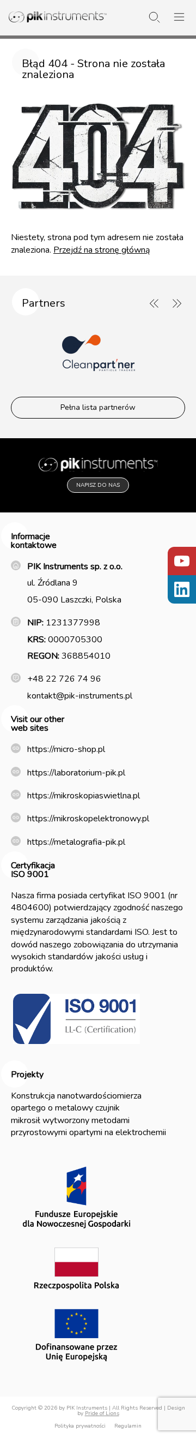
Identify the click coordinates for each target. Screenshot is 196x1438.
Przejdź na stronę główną (101, 250)
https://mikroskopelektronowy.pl (88, 819)
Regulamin (128, 1426)
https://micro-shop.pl (66, 749)
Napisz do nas (98, 485)
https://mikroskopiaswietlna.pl (83, 796)
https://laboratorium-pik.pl (76, 773)
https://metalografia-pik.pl (76, 842)
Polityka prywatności (80, 1426)
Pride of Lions (102, 1413)
